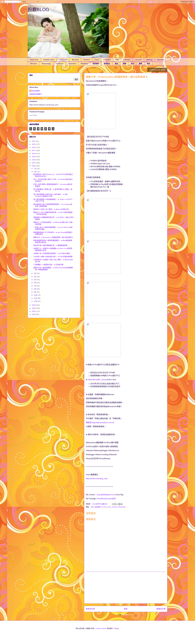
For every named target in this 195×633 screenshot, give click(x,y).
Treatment (72, 63)
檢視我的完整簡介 (35, 94)
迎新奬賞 (97, 507)
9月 (35, 292)
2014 (34, 141)
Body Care (34, 60)
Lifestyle (127, 60)
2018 (34, 153)
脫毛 (132, 63)
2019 (34, 156)
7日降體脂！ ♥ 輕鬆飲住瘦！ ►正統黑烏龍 (48, 264)
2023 (34, 305)
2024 (34, 308)
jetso (109, 507)
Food (97, 60)
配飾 (148, 63)
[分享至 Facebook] (119, 504)
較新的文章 (90, 609)
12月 (36, 301)
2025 (34, 311)
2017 (34, 150)
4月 (35, 276)
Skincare (33, 63)
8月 (35, 289)
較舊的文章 (161, 609)
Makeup (149, 60)
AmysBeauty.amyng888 (106, 499)
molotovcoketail (101, 628)
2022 (34, 166)
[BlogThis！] (115, 504)
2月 (35, 172)
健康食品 (107, 63)
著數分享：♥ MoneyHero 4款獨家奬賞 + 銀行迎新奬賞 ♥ (53, 237)
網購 (124, 63)
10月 (36, 295)
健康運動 (96, 63)
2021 (34, 163)
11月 (35, 298)
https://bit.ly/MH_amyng (97, 380)
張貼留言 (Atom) (128, 614)
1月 (35, 168)
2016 (34, 147)
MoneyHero (122, 507)
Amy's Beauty (33, 115)
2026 (34, 314)
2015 (34, 144)
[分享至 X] (117, 504)
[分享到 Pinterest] (121, 504)
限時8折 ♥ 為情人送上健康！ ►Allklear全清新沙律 (51, 209)
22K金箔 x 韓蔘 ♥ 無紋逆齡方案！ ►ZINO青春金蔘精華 (52, 256)
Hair (117, 60)
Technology (46, 63)
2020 (34, 160)
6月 (35, 283)
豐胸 (140, 63)
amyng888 (36, 91)
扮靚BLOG (38, 9)
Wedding (84, 63)
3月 (35, 273)
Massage (160, 60)
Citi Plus (104, 507)
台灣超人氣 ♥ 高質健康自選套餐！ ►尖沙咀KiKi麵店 (51, 253)
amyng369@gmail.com (106, 495)
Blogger (116, 628)
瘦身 (116, 63)
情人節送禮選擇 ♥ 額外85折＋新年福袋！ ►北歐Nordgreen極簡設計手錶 (50, 195)
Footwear (107, 60)
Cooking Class (48, 60)
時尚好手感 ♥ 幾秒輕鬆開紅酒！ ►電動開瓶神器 (50, 245)
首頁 (126, 609)
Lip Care (138, 60)
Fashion (87, 60)
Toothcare (59, 63)
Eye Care (75, 60)
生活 (92, 507)
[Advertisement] (126, 588)
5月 (35, 280)
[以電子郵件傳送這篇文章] (113, 504)
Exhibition (63, 60)
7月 (35, 286)
